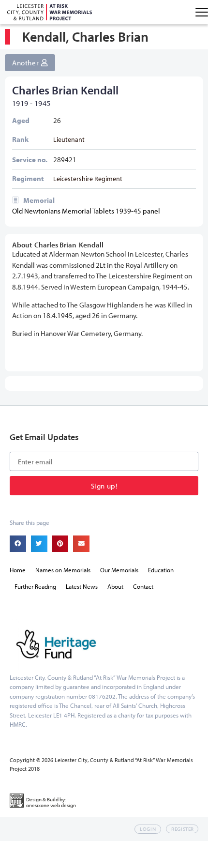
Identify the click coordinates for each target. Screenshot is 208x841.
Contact (143, 586)
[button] (18, 543)
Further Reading (35, 586)
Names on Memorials (62, 570)
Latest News (82, 586)
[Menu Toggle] (201, 12)
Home (18, 570)
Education (161, 570)
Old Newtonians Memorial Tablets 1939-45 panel (86, 210)
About (115, 586)
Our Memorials (119, 570)
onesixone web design (51, 805)
